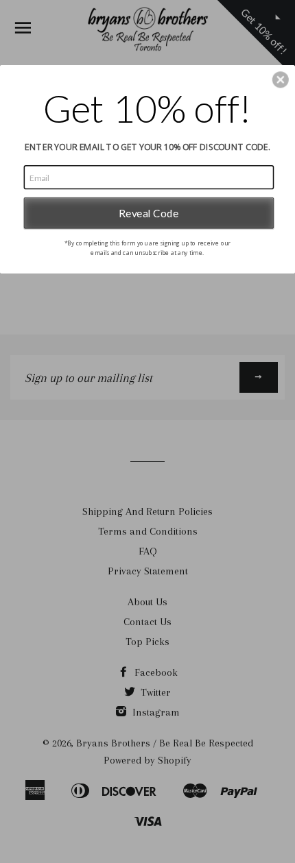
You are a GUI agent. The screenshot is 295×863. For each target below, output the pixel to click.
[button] (280, 79)
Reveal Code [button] (149, 212)
